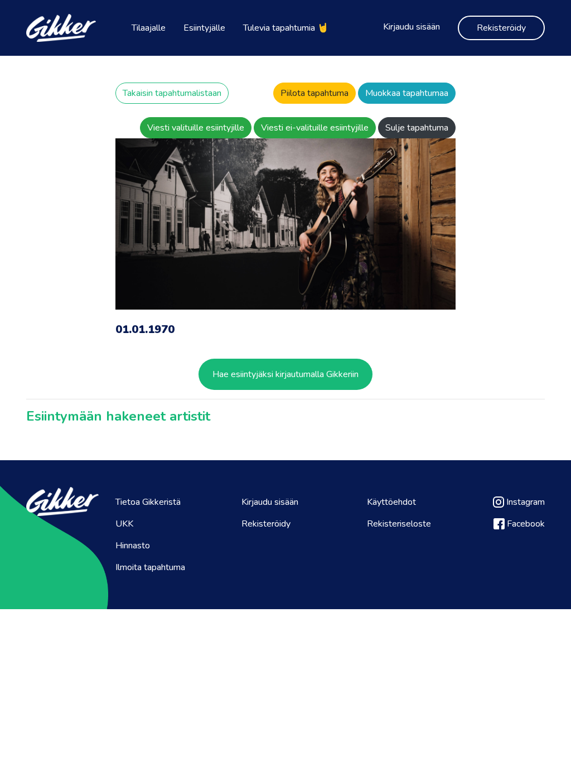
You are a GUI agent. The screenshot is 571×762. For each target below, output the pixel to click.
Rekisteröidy (501, 28)
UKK (124, 524)
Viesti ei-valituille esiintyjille (315, 128)
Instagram (524, 502)
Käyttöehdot (391, 502)
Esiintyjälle (204, 28)
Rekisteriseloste (399, 524)
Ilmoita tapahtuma (150, 567)
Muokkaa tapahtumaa (406, 93)
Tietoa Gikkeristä (148, 502)
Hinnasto (132, 545)
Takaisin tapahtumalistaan (172, 93)
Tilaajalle (149, 28)
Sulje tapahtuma (416, 128)
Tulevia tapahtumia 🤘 (285, 28)
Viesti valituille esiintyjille (195, 128)
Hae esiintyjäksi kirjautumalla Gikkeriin (285, 374)
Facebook (525, 524)
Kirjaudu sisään (411, 27)
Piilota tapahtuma (314, 93)
